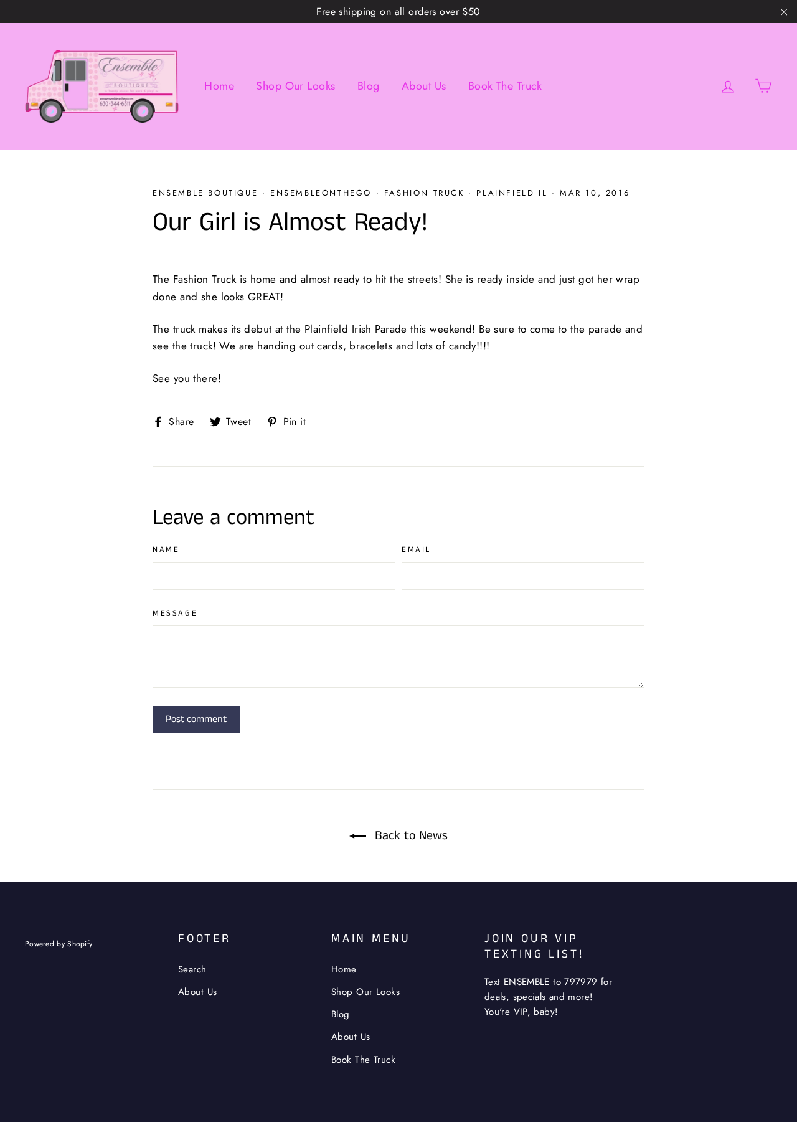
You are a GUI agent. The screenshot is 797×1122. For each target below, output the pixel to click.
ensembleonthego (321, 193)
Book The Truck (505, 86)
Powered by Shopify (58, 943)
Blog (368, 86)
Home (219, 86)
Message (175, 614)
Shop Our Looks (295, 86)
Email (416, 550)
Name (166, 550)
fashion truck (424, 193)
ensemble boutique (205, 193)
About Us (424, 86)
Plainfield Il (511, 193)
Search (192, 969)
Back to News (409, 836)
